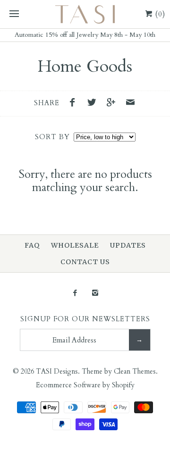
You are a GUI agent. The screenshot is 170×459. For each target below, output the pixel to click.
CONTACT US (85, 262)
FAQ (32, 245)
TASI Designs (57, 371)
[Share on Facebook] (75, 103)
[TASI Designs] (85, 14)
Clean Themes (135, 371)
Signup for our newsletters (85, 319)
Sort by (52, 137)
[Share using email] (130, 103)
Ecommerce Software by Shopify (85, 385)
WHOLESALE (75, 245)
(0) (159, 14)
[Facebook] (74, 293)
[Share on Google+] (113, 103)
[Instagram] (95, 293)
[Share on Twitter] (93, 103)
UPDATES (128, 245)
